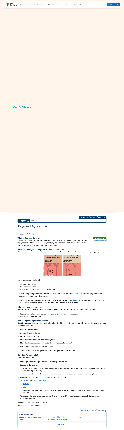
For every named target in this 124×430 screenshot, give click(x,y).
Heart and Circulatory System (58, 419)
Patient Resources (53, 5)
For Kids (93, 217)
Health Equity (77, 5)
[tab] (101, 410)
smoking (26, 380)
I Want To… (66, 5)
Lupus (80, 417)
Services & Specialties (37, 5)
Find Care (23, 5)
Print (30, 234)
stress (74, 300)
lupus (52, 314)
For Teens (102, 217)
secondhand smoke (40, 380)
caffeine (26, 384)
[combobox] (66, 220)
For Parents (84, 217)
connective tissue (66, 314)
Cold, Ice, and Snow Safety (57, 417)
